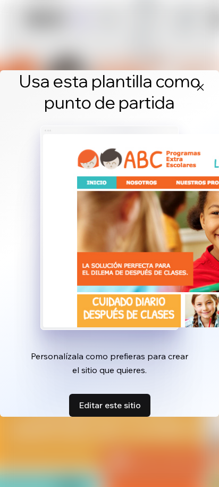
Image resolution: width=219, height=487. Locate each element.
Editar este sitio (110, 405)
